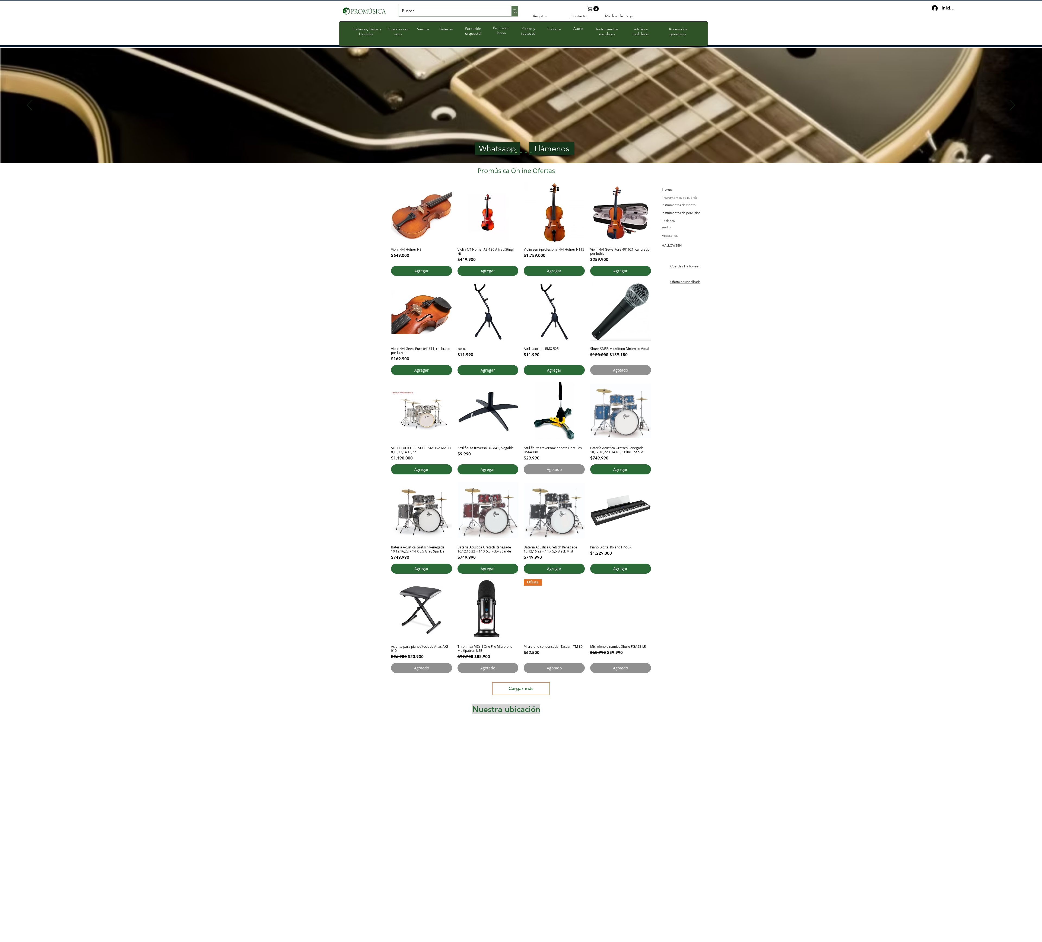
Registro (540, 16)
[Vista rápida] (421, 212)
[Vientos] (521, 152)
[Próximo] (1012, 105)
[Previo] (30, 105)
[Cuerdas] (516, 152)
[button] (593, 8)
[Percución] (511, 152)
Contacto (578, 16)
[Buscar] (515, 11)
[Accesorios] (531, 152)
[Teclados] (526, 152)
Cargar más (521, 688)
